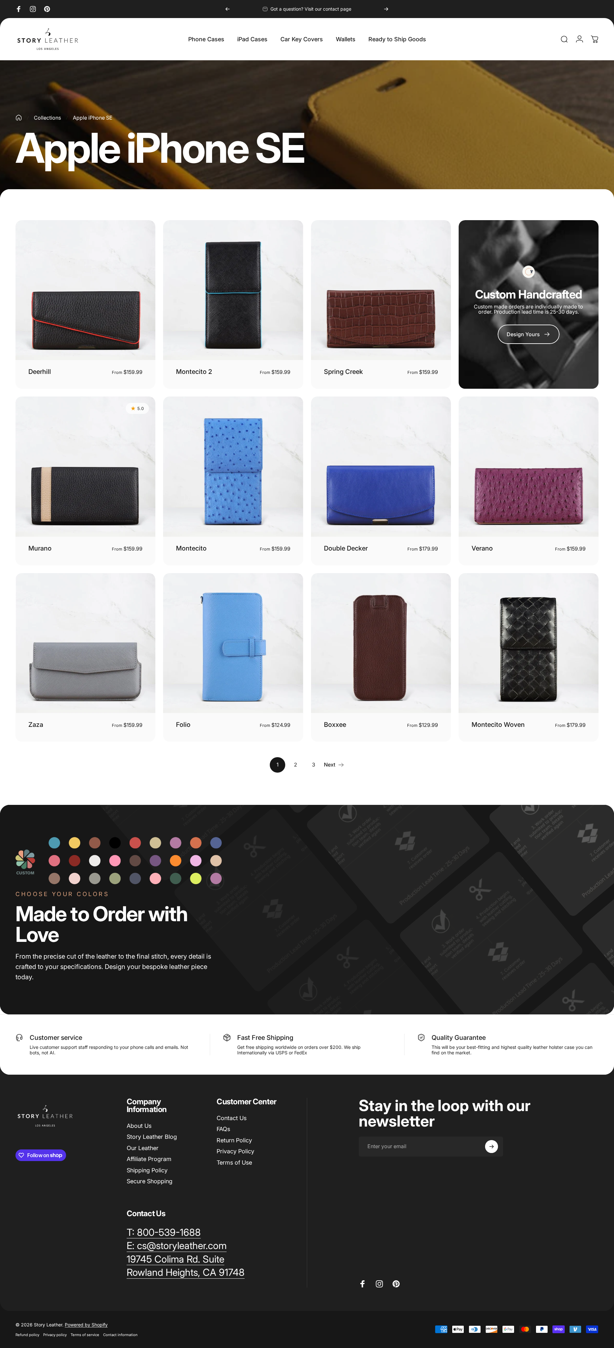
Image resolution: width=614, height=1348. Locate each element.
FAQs (223, 1129)
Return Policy (234, 1140)
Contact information (120, 1335)
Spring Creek (343, 372)
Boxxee (335, 724)
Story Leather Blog (152, 1136)
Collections (47, 117)
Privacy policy (55, 1335)
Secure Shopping (149, 1181)
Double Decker (346, 548)
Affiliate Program (149, 1159)
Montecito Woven (498, 724)
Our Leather (143, 1148)
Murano (40, 548)
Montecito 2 (194, 372)
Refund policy (27, 1335)
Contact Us (232, 1118)
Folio (183, 724)
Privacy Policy (235, 1151)
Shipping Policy (147, 1170)
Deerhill (39, 372)
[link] (529, 334)
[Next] (386, 9)
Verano (482, 548)
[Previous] (227, 9)
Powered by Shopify (86, 1324)
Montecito (191, 548)
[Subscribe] (491, 1146)
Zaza (35, 724)
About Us (139, 1125)
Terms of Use (234, 1162)
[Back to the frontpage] (18, 117)
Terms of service (85, 1335)
